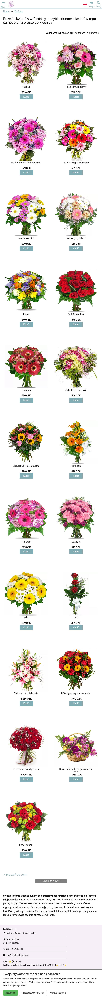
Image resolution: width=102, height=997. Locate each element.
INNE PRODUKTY (51, 881)
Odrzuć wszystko (58, 993)
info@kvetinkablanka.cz (16, 955)
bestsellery (67, 33)
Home (6, 11)
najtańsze (80, 33)
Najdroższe (93, 33)
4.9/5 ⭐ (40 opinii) (12, 961)
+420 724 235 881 (14, 949)
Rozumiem (10, 993)
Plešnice (18, 11)
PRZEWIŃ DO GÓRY (16, 874)
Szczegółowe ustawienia (32, 993)
